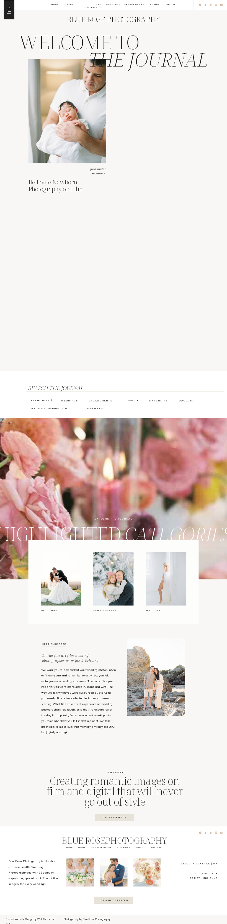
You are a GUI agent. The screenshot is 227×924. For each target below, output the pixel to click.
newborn (99, 173)
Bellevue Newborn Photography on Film (56, 185)
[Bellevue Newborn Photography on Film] (67, 111)
